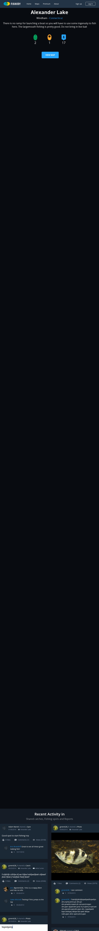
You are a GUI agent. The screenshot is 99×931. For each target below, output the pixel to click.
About (56, 4)
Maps (37, 4)
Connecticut (56, 18)
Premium (46, 4)
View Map (50, 55)
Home (29, 4)
